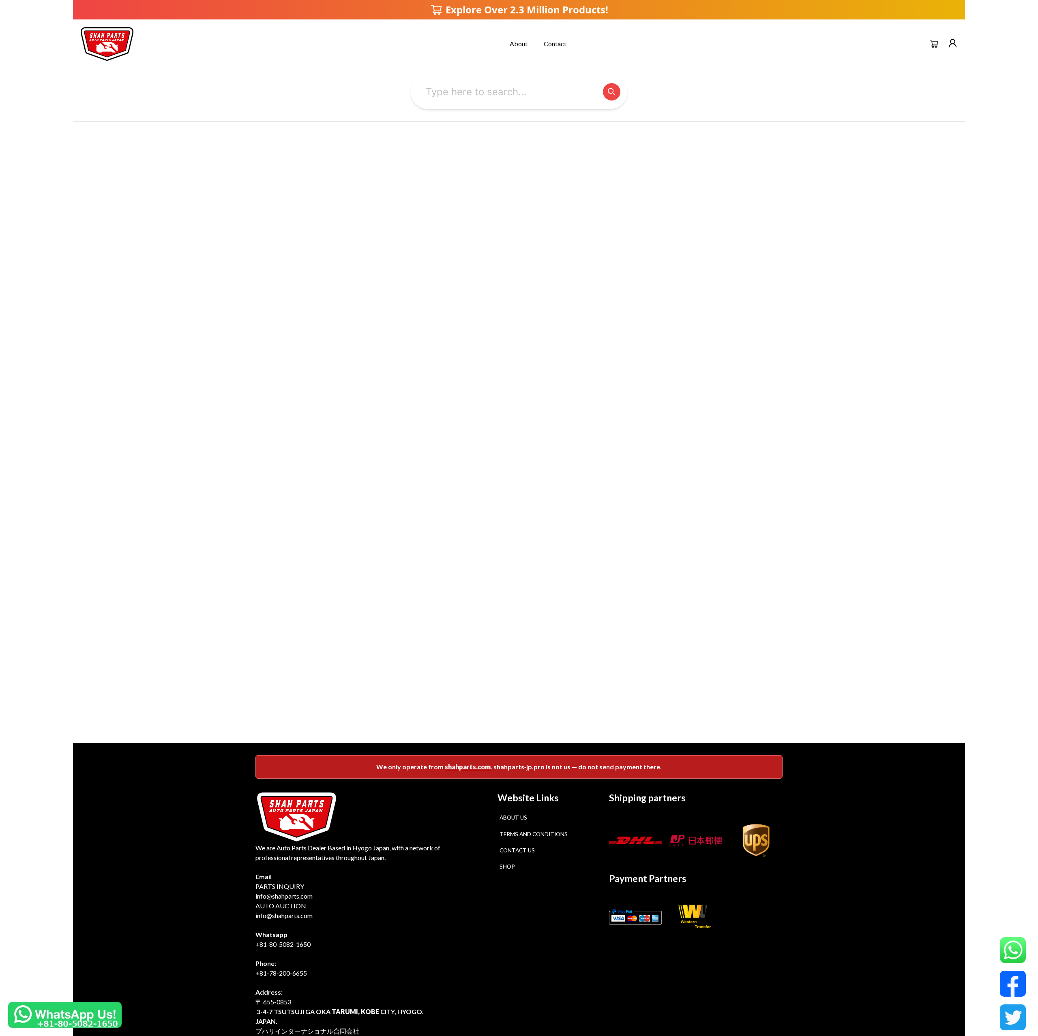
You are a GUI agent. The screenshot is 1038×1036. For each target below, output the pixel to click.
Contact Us (517, 850)
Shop (507, 866)
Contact (555, 43)
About (519, 43)
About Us (513, 817)
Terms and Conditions (534, 834)
